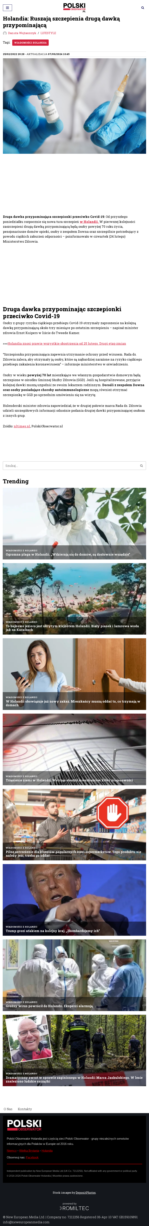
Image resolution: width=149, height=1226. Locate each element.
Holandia (47, 1150)
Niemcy (12, 1150)
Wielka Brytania (29, 1150)
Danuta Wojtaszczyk (22, 33)
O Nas (8, 1109)
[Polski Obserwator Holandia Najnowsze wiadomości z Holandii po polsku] (74, 8)
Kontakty (25, 1109)
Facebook (32, 1157)
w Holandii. (89, 222)
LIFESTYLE (48, 33)
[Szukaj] (142, 7)
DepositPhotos (86, 1192)
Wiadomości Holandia (30, 42)
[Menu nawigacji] (7, 7)
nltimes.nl (22, 426)
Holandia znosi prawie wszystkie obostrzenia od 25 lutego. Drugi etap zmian (67, 343)
